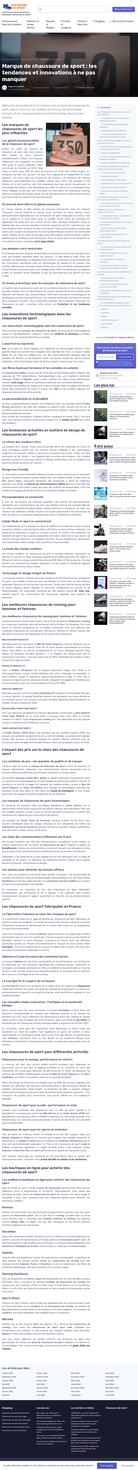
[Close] (118, 727)
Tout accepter (106, 1465)
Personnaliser (127, 1465)
